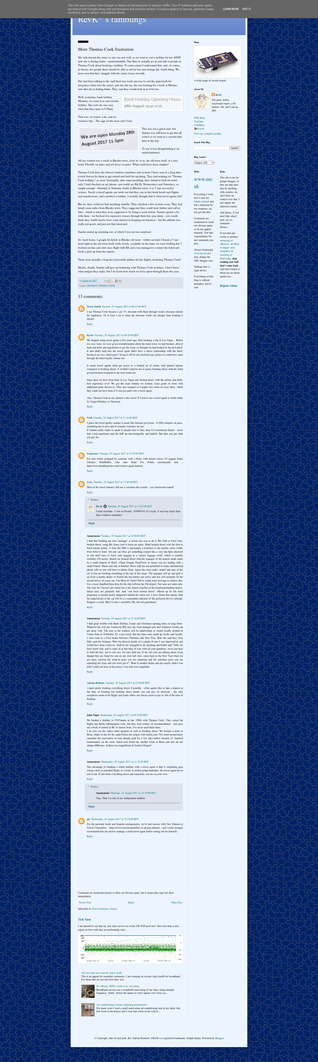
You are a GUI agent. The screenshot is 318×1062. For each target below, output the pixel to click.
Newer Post (85, 902)
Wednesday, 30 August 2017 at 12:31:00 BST (125, 761)
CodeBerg (199, 125)
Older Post (176, 902)
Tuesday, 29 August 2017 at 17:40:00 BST (116, 482)
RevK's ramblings (112, 19)
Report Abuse (228, 285)
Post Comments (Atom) (104, 908)
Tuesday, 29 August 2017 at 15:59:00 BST (122, 453)
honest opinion (201, 201)
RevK (99, 506)
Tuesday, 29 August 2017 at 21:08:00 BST (123, 536)
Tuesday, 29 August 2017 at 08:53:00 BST (124, 306)
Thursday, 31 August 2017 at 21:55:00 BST (133, 793)
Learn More (231, 9)
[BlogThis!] (109, 281)
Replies (94, 499)
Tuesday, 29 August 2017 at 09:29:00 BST (117, 335)
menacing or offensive (226, 242)
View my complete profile (207, 133)
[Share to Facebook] (116, 281)
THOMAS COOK (106, 285)
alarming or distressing (226, 256)
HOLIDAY (92, 285)
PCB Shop (199, 117)
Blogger (219, 1038)
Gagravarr (92, 453)
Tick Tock (84, 919)
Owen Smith (94, 306)
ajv (88, 819)
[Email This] (106, 281)
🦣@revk (199, 128)
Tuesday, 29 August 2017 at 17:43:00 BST (130, 506)
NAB (89, 418)
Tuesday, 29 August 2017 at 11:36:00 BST (115, 417)
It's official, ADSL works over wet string (117, 986)
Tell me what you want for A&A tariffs (101, 973)
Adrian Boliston (96, 683)
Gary (90, 482)
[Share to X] (113, 281)
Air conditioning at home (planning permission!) (121, 1004)
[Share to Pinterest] (120, 281)
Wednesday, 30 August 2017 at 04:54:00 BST (124, 715)
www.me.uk (200, 253)
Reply (90, 324)
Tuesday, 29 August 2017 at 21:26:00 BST (123, 618)
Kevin (90, 335)
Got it (247, 9)
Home (131, 902)
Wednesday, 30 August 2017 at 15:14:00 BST (115, 819)
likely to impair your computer (229, 247)
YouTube (198, 121)
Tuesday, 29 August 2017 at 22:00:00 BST (128, 683)
